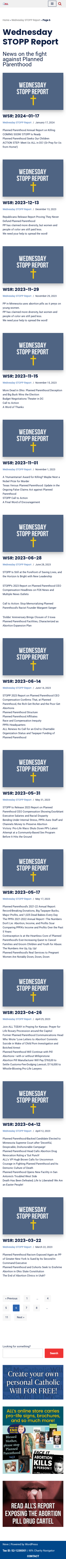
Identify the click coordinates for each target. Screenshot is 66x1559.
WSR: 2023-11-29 (21, 289)
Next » (20, 1317)
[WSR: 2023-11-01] (33, 438)
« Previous (11, 1298)
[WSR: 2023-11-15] (33, 351)
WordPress (31, 1544)
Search (54, 1353)
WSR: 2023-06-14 (22, 681)
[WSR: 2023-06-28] (33, 533)
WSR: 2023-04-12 (21, 1124)
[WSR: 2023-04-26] (33, 988)
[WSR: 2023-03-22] (33, 1215)
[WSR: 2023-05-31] (33, 768)
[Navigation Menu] (52, 4)
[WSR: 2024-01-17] (33, 91)
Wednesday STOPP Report (25, 20)
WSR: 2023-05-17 (21, 892)
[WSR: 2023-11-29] (33, 264)
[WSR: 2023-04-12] (33, 1099)
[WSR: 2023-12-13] (33, 178)
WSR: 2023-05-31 (21, 793)
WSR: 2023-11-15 (20, 376)
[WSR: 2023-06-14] (33, 656)
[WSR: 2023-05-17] (33, 867)
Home (6, 20)
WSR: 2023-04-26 (22, 1012)
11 (6, 1317)
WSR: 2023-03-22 (22, 1240)
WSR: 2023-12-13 (21, 203)
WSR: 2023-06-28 (22, 558)
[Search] (60, 3)
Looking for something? (17, 1346)
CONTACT (33, 1556)
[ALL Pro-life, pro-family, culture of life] (5, 3)
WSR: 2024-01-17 (21, 116)
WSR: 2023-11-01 (20, 463)
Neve (6, 1544)
